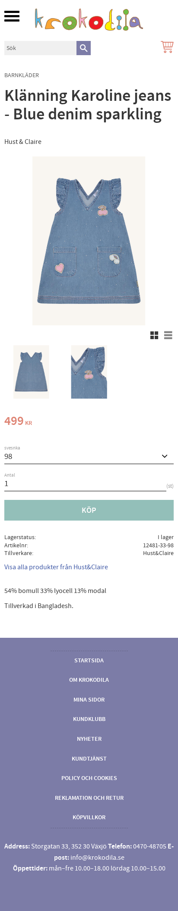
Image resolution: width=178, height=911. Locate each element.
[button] (11, 16)
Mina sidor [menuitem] (89, 700)
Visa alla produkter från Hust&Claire (56, 567)
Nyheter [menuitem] (89, 739)
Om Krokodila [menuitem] (89, 680)
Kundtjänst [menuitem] (89, 759)
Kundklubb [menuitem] (89, 719)
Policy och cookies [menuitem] (89, 778)
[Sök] (83, 48)
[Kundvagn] (165, 48)
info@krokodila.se (97, 857)
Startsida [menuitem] (89, 661)
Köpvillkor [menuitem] (89, 817)
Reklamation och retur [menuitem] (89, 798)
